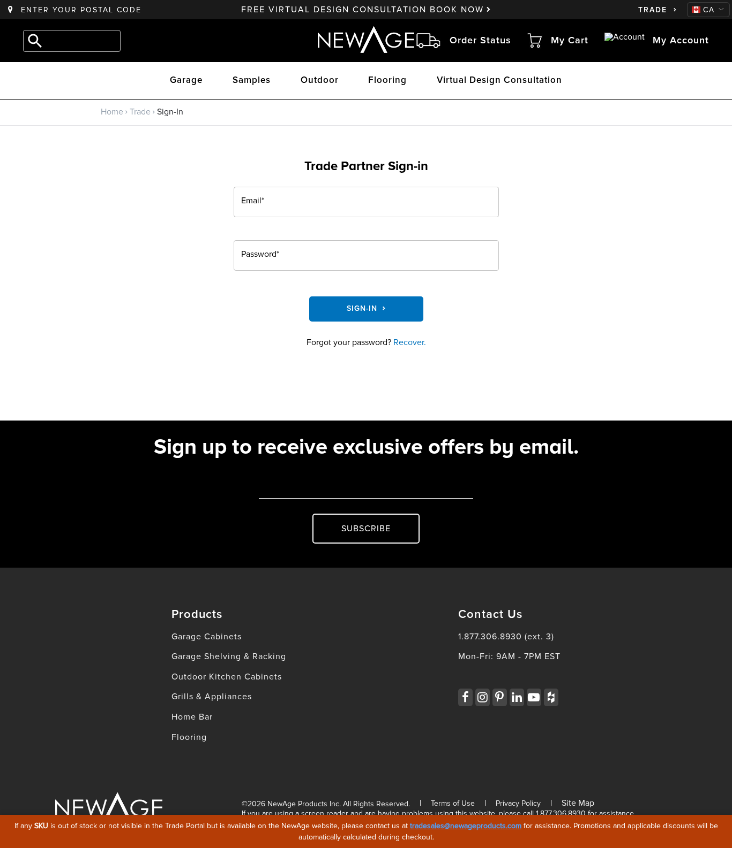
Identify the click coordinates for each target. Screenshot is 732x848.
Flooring (387, 80)
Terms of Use (453, 803)
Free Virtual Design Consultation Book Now (362, 9)
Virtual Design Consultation (499, 80)
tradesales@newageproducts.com (465, 825)
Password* (260, 254)
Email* (252, 201)
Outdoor (320, 80)
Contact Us (490, 615)
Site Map (578, 803)
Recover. (409, 342)
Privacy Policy (518, 803)
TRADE (652, 10)
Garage (186, 80)
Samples (252, 80)
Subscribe (366, 528)
